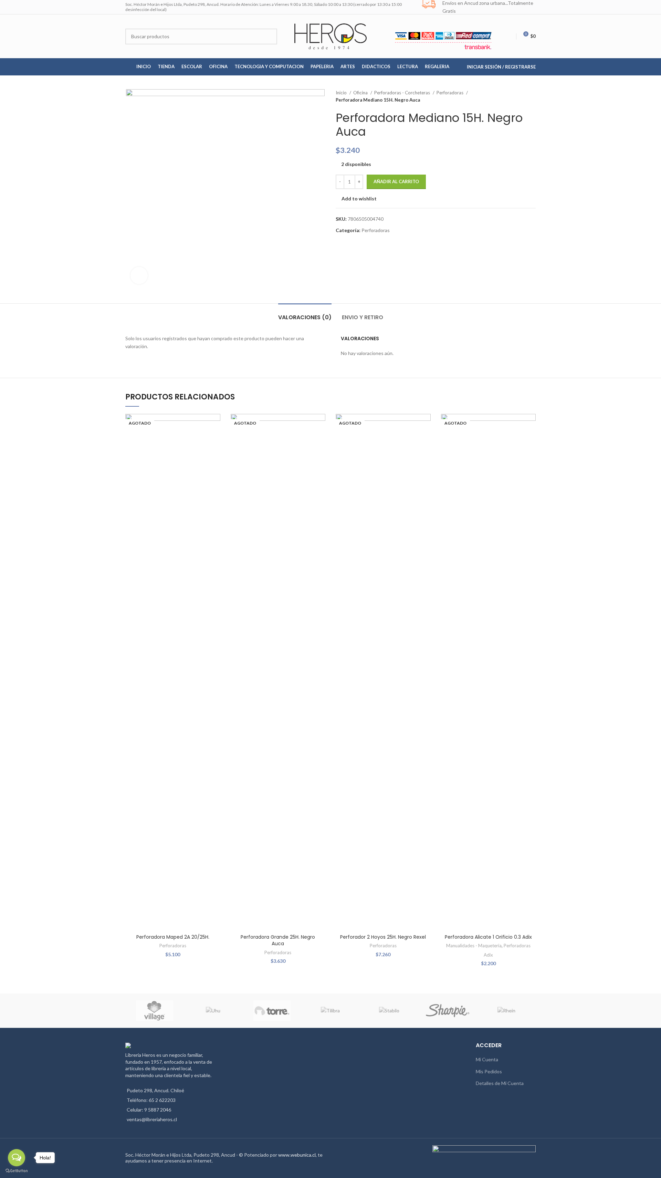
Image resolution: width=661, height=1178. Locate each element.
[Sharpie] (447, 1010)
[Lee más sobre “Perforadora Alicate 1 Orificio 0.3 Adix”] (530, 440)
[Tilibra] (330, 1011)
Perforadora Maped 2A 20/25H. (172, 937)
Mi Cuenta (487, 1059)
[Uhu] (213, 1011)
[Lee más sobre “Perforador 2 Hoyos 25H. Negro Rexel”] (425, 440)
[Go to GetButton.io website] (17, 1171)
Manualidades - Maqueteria (474, 945)
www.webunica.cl (297, 1155)
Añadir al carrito (396, 181)
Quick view (215, 456)
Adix (488, 955)
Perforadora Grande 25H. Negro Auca (278, 940)
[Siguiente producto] (532, 96)
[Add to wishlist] (215, 425)
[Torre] (272, 1010)
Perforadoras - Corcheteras (402, 92)
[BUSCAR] (269, 36)
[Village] (154, 1010)
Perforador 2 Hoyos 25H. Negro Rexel (383, 937)
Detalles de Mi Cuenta (500, 1083)
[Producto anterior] (518, 96)
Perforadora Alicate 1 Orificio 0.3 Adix (488, 937)
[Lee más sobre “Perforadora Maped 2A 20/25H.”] (215, 440)
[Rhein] (506, 1011)
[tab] (305, 313)
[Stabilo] (389, 1011)
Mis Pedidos (489, 1071)
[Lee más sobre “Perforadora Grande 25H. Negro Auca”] (320, 440)
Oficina (361, 92)
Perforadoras (450, 92)
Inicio (342, 92)
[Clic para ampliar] (139, 275)
